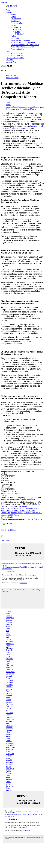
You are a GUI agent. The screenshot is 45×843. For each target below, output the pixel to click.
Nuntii (8, 51)
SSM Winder (14, 515)
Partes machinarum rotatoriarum (23, 42)
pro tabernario (16, 19)
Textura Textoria (17, 513)
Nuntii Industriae (17, 55)
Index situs (11, 506)
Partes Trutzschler (17, 49)
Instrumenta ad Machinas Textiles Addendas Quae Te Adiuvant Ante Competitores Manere (25, 108)
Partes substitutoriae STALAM (22, 47)
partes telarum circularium (20, 40)
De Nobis (9, 60)
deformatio (15, 38)
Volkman (14, 36)
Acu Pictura (15, 21)
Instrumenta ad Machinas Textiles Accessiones (22, 127)
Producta (9, 12)
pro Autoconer (16, 27)
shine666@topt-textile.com (11, 493)
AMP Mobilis (22, 506)
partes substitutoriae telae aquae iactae (25, 45)
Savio (17, 32)
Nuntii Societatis (17, 53)
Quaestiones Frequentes (15, 58)
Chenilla (14, 25)
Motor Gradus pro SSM (10, 508)
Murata (18, 30)
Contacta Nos (11, 62)
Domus (8, 10)
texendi (13, 14)
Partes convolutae (17, 23)
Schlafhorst (19, 34)
